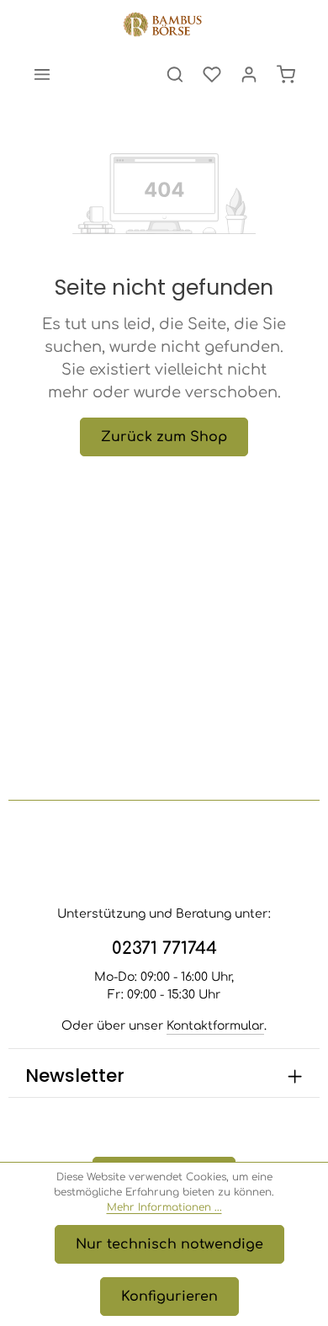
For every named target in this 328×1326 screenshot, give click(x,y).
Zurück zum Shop (164, 437)
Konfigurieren (169, 1296)
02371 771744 (164, 948)
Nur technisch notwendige (169, 1244)
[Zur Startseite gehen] (164, 25)
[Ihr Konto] (249, 74)
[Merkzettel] (212, 74)
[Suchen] (175, 74)
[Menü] (42, 74)
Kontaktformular (215, 1026)
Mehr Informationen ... (164, 1207)
